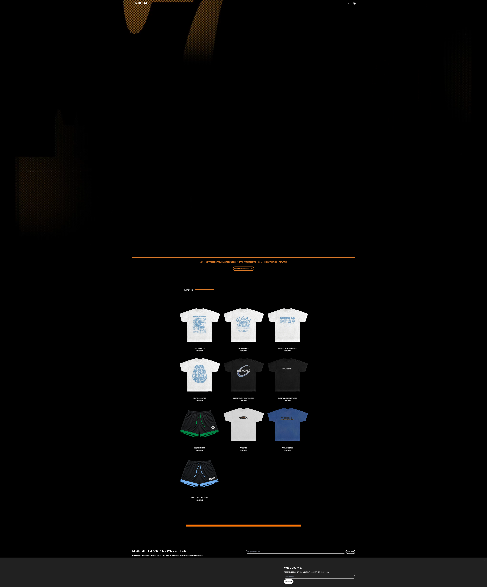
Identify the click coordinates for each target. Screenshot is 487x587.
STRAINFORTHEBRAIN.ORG (243, 269)
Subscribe (350, 552)
